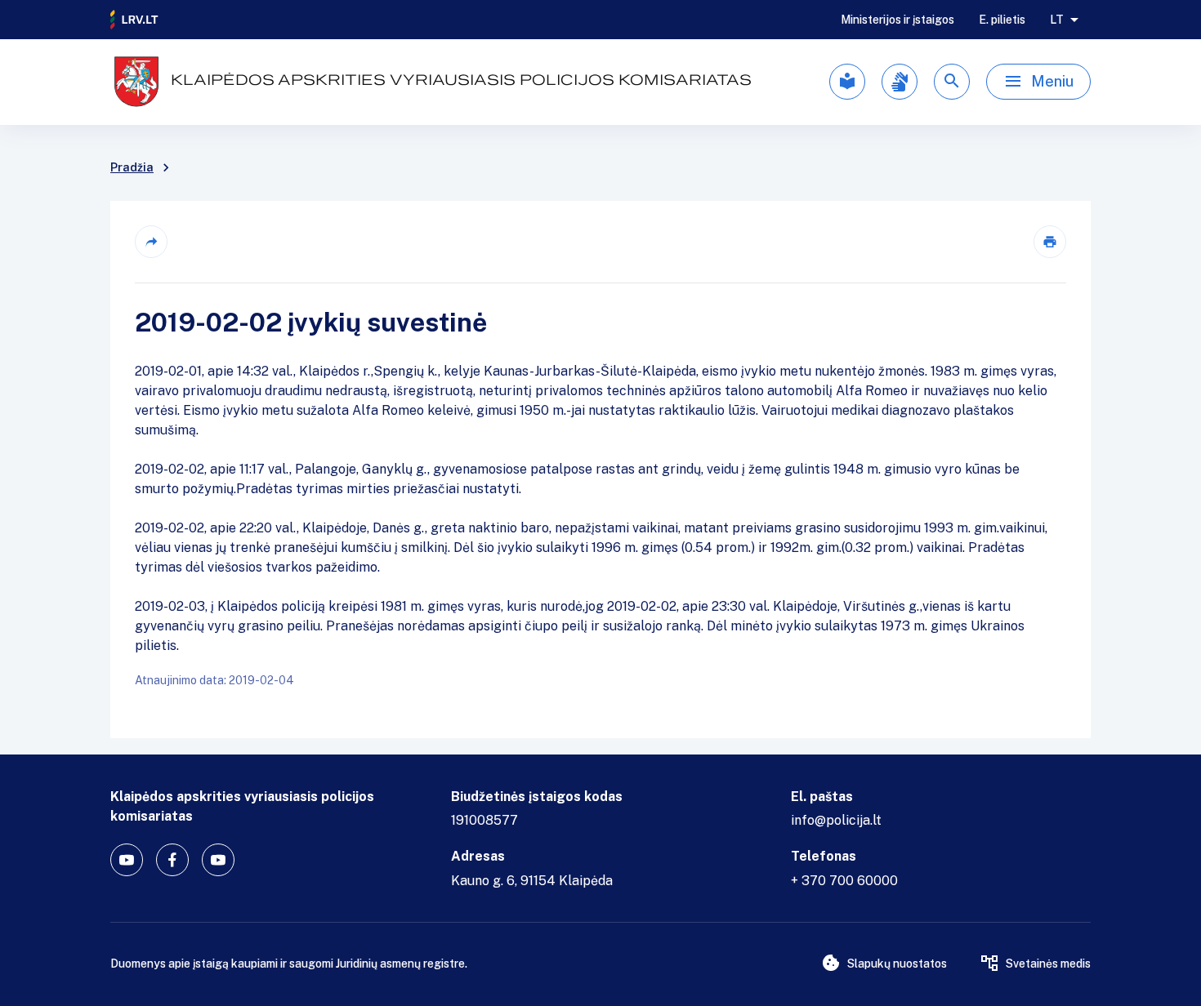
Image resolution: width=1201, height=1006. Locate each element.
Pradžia (132, 167)
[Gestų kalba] (899, 82)
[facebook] (172, 860)
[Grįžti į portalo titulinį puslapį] (134, 19)
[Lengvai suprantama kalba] (847, 82)
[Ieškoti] (952, 82)
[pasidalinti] (151, 241)
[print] (1050, 241)
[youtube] (126, 860)
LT (1057, 19)
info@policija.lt (836, 820)
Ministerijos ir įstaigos (897, 19)
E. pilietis (1002, 19)
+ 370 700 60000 (844, 880)
